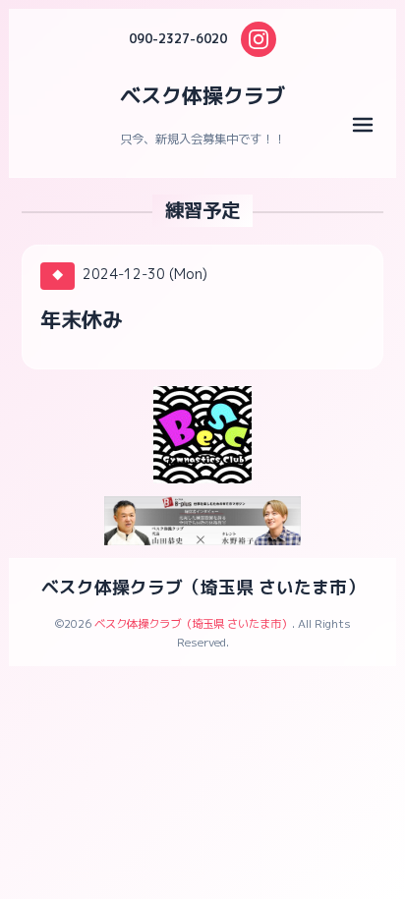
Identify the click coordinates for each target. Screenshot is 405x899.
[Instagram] (258, 39)
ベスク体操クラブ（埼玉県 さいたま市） (203, 587)
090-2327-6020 (178, 38)
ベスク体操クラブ (202, 95)
